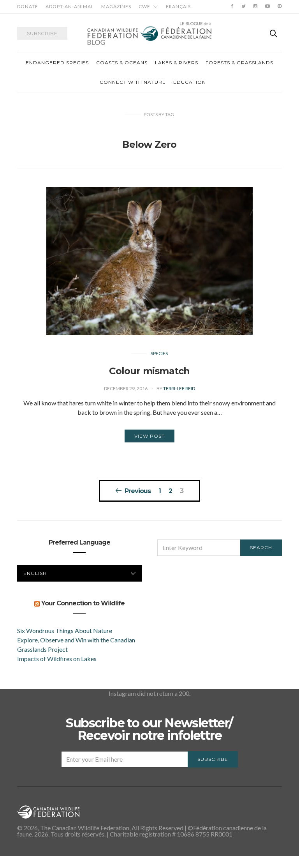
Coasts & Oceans (122, 62)
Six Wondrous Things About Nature (64, 630)
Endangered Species (57, 62)
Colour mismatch (149, 371)
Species (159, 353)
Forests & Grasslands (239, 62)
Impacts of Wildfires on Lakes (57, 658)
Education (189, 82)
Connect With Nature (133, 82)
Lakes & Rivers (176, 62)
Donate (27, 6)
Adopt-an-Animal (70, 6)
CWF (144, 6)
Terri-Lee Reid (179, 388)
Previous (138, 490)
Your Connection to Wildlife (83, 603)
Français (178, 6)
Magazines (116, 6)
